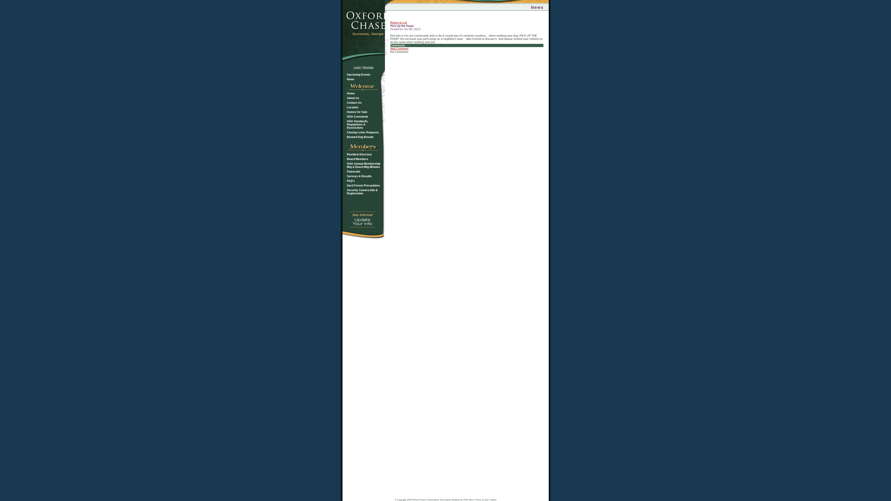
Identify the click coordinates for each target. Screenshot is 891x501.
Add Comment (399, 48)
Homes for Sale (357, 112)
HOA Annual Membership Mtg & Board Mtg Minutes (363, 165)
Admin (494, 500)
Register (368, 67)
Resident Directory (359, 154)
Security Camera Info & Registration (362, 192)
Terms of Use (482, 500)
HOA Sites (468, 500)
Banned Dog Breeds (360, 137)
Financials (353, 171)
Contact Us (354, 102)
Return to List (398, 22)
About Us (353, 98)
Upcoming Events (358, 74)
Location (352, 107)
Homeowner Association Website (444, 500)
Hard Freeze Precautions (363, 185)
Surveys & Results (359, 176)
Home (351, 93)
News (350, 79)
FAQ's (351, 181)
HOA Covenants (357, 116)
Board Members (357, 159)
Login (357, 67)
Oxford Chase (419, 500)
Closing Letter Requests (363, 132)
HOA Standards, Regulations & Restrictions (357, 124)
